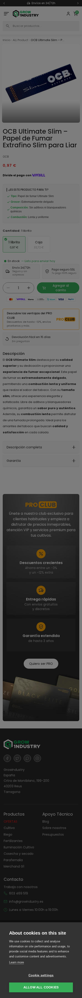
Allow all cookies (41, 987)
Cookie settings (41, 975)
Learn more (16, 962)
